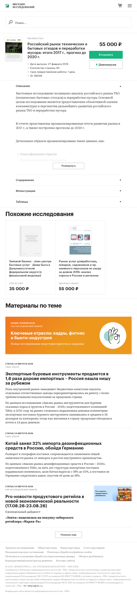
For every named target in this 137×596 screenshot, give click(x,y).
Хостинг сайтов (65, 561)
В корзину (106, 54)
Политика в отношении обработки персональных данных (40, 556)
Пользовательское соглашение (24, 552)
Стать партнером (94, 548)
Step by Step (16, 283)
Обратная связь (47, 548)
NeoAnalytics (35, 38)
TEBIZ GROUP (12, 367)
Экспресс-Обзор (68, 283)
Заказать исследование (19, 548)
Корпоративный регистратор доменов (28, 561)
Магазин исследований (23, 6)
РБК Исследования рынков (26, 326)
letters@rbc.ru (35, 585)
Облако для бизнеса (91, 556)
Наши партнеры (70, 548)
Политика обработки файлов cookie (69, 552)
